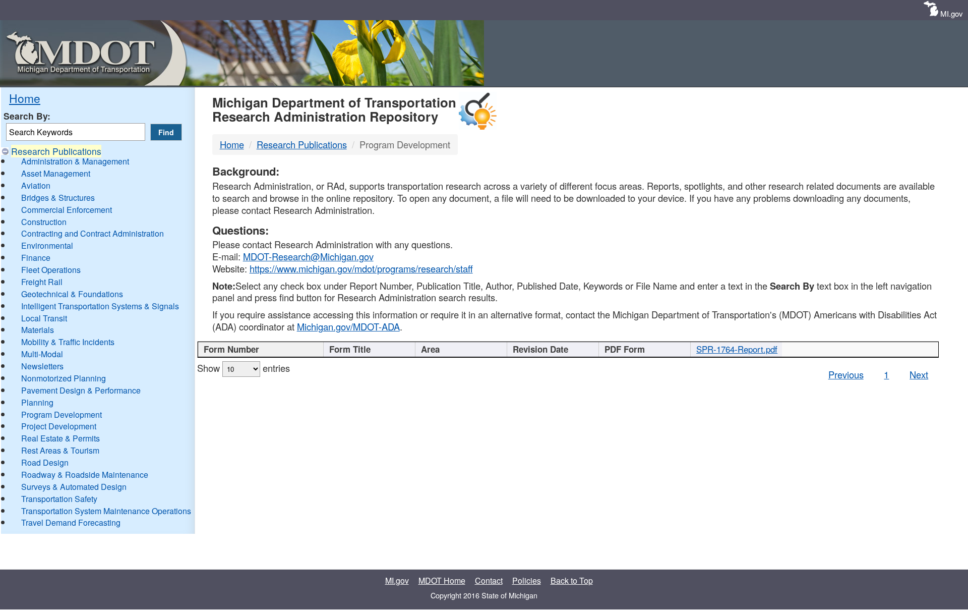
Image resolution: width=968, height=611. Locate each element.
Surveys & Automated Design (74, 486)
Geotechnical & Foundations (72, 294)
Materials (37, 330)
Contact (489, 580)
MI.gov (951, 13)
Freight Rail (42, 282)
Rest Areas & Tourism (60, 450)
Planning (37, 402)
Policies (526, 580)
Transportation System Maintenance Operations (106, 511)
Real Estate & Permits (60, 438)
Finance (35, 257)
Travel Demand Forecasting (70, 522)
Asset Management (55, 173)
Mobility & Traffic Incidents (67, 342)
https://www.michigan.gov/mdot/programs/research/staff (361, 268)
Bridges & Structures (58, 197)
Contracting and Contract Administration (92, 233)
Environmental (47, 245)
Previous (846, 374)
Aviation (35, 185)
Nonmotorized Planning (63, 378)
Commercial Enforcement (66, 209)
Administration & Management (75, 161)
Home (24, 98)
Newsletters (42, 366)
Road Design (45, 462)
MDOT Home (441, 580)
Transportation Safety (59, 499)
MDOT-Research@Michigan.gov (308, 256)
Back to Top (572, 580)
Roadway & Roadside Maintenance (84, 474)
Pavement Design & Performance (81, 390)
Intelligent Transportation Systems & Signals (100, 306)
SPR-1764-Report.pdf (736, 349)
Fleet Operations (51, 269)
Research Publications (56, 151)
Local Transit (44, 318)
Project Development (58, 426)
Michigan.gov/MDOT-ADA (348, 326)
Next (919, 374)
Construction (44, 222)
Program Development (61, 414)
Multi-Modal (42, 354)
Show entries (243, 367)
